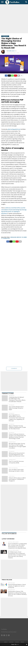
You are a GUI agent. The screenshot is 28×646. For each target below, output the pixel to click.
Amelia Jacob (11, 50)
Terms (22, 642)
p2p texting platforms (14, 129)
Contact (11, 642)
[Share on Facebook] (6, 75)
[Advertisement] (14, 18)
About (5, 642)
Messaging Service (15, 237)
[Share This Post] (9, 75)
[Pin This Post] (15, 75)
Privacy (17, 642)
